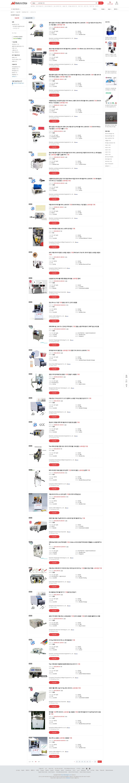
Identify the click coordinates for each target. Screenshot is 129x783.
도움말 (102, 9)
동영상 (30, 22)
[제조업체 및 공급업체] (19, 3)
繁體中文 (33, 770)
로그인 (116, 4)
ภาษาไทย (92, 770)
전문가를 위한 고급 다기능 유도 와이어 (65, 688)
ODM (14, 61)
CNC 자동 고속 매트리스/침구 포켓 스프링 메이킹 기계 (111, 73)
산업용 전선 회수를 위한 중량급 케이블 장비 (65, 278)
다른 (14, 48)
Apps (109, 9)
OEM (14, 57)
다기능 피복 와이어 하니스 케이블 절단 (62, 640)
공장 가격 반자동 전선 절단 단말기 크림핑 (64, 374)
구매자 (94, 9)
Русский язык (68, 770)
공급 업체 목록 (29, 18)
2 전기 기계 (80, 6)
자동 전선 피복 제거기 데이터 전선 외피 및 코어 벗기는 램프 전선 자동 (75, 568)
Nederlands (83, 770)
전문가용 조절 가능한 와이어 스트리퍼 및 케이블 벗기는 (67, 518)
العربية (78, 770)
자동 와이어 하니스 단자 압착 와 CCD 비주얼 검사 (65, 494)
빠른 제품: (33, 6)
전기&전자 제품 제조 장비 (18, 26)
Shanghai (15, 70)
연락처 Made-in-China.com (69, 768)
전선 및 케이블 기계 (48, 6)
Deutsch (52, 770)
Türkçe (97, 770)
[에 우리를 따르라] (89, 768)
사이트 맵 (78, 768)
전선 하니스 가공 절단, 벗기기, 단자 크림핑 (63, 302)
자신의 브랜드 (16, 59)
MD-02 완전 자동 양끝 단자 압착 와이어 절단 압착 (69, 470)
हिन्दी (88, 770)
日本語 (37, 770)
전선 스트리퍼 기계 (57, 6)
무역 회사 (15, 44)
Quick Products (51, 772)
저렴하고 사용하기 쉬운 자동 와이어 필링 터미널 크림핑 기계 (110, 56)
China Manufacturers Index (61, 772)
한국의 (74, 770)
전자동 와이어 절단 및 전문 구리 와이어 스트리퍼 (69, 350)
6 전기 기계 (107, 154)
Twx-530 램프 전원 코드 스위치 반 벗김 (62, 228)
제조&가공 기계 (15, 24)
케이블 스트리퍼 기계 (72, 6)
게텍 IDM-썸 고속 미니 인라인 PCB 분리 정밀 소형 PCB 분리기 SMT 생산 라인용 (74, 326)
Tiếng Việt (102, 770)
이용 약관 (68, 777)
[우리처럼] (86, 768)
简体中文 (27, 770)
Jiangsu (15, 68)
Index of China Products (73, 772)
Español (47, 770)
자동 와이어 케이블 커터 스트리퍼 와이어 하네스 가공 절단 (72, 204)
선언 (46, 768)
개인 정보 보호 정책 (59, 768)
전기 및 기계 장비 (109, 156)
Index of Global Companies (85, 772)
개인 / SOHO (15, 52)
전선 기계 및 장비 (109, 163)
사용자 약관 (50, 768)
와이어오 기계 (108, 161)
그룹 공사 (15, 50)
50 (38, 761)
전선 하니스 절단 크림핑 (60, 738)
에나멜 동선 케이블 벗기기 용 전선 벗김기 (62, 592)
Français (42, 770)
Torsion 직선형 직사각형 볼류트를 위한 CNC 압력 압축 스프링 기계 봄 (110, 39)
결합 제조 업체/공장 (18, 46)
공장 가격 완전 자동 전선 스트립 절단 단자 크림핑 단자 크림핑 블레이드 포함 (74, 616)
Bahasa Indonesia (109, 770)
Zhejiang (15, 74)
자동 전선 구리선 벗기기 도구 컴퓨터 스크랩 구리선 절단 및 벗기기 (70, 398)
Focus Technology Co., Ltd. (66, 774)
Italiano (62, 770)
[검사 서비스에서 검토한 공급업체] (18, 36)
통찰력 (83, 768)
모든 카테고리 (16, 9)
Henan (14, 72)
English (22, 770)
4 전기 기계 (86, 6)
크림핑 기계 (64, 6)
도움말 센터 (41, 768)
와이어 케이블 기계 (39, 6)
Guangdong (16, 66)
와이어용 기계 (108, 159)
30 (35, 761)
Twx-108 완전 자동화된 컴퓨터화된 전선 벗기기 (64, 664)
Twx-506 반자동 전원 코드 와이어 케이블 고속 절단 (68, 446)
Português (57, 770)
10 (32, 761)
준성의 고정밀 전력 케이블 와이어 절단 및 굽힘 (64, 422)
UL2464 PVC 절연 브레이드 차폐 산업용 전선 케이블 (111, 106)
